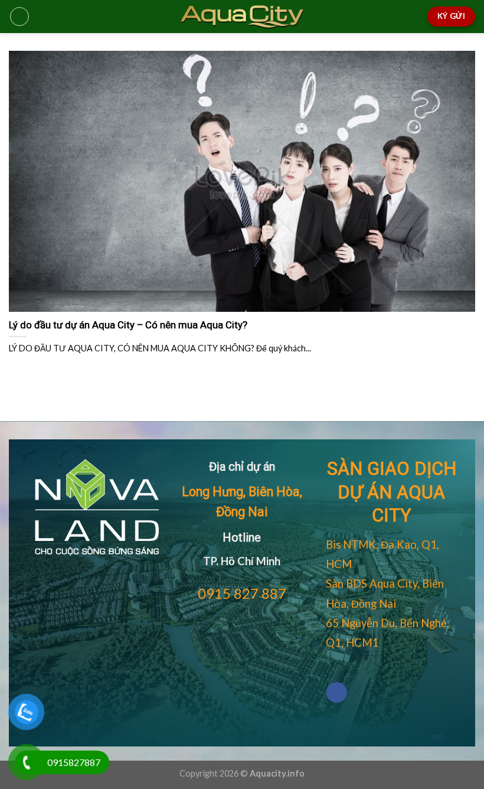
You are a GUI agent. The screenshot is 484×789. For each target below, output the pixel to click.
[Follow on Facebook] (336, 692)
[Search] (414, 16)
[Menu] (19, 16)
